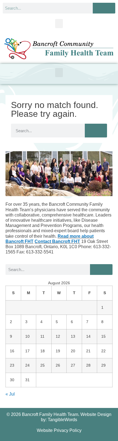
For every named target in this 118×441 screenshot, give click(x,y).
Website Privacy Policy (59, 430)
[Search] (104, 8)
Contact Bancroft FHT (57, 241)
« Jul (10, 394)
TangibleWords (62, 419)
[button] (59, 23)
